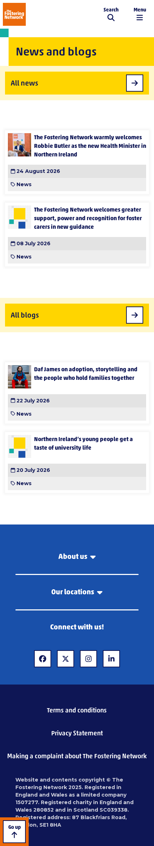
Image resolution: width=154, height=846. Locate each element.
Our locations (72, 592)
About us (72, 556)
